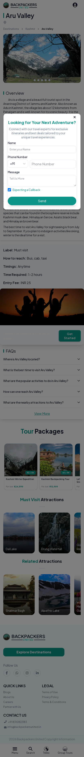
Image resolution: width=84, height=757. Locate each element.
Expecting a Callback (26, 190)
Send (42, 201)
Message (14, 172)
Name (12, 143)
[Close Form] (74, 116)
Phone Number (18, 157)
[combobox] (10, 163)
